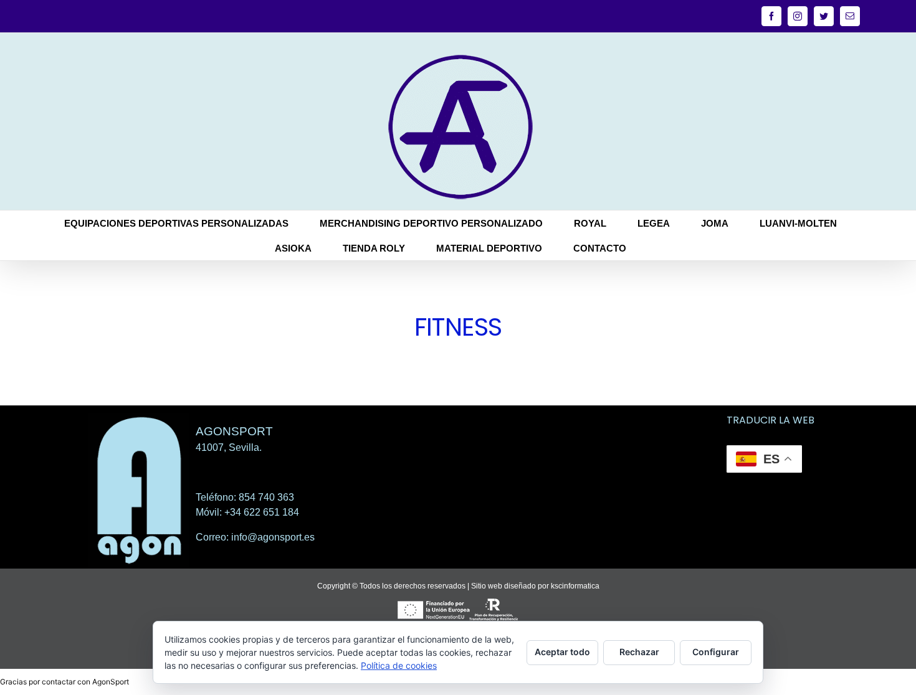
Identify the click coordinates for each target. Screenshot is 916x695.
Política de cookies (399, 665)
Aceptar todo (562, 651)
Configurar (715, 651)
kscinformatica (575, 586)
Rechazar (639, 651)
